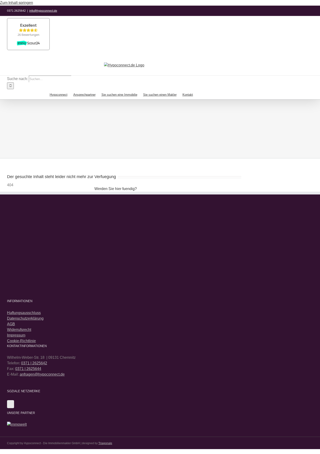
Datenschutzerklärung (25, 318)
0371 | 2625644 (28, 369)
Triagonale (105, 443)
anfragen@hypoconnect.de (42, 374)
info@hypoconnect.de (43, 10)
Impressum (16, 335)
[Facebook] (10, 404)
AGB (11, 324)
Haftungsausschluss (24, 313)
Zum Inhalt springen (16, 3)
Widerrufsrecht (19, 330)
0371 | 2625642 (34, 363)
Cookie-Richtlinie (21, 341)
